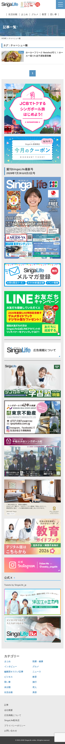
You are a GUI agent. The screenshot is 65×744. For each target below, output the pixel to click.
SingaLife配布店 (12, 720)
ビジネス (8, 677)
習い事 (53, 14)
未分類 (7, 687)
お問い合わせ (10, 730)
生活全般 (12, 14)
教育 (44, 14)
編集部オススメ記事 (13, 671)
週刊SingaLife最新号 (20, 171)
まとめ (24, 14)
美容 (34, 692)
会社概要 (8, 710)
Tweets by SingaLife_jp (15, 585)
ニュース (36, 671)
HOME (4, 38)
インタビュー (10, 666)
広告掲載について (12, 715)
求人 (34, 687)
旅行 (34, 682)
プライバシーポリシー (14, 725)
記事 (6, 705)
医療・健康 (37, 661)
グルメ (34, 14)
